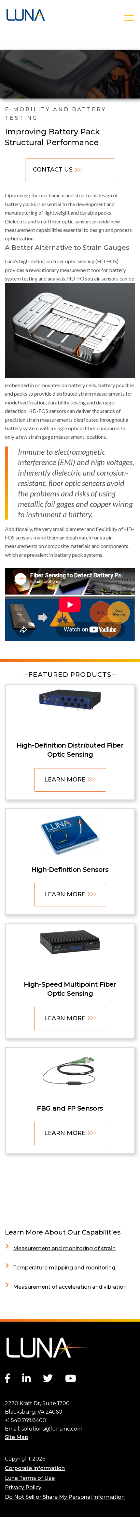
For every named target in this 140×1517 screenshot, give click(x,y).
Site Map (16, 1437)
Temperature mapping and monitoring (64, 1268)
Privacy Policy (23, 1487)
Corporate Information (35, 1468)
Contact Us (53, 169)
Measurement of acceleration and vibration (70, 1287)
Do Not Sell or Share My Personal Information (65, 1497)
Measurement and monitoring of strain (64, 1248)
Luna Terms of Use (30, 1478)
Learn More (65, 779)
